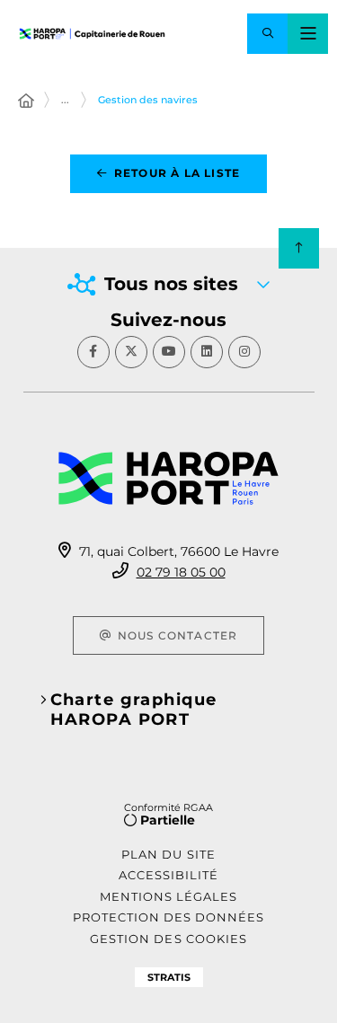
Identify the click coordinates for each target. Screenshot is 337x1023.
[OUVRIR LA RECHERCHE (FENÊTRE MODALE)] (267, 33)
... (65, 99)
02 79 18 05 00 (181, 572)
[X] (131, 352)
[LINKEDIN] (207, 352)
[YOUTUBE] (169, 352)
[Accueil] (26, 101)
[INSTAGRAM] (244, 352)
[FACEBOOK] (93, 352)
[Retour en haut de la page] (299, 248)
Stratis (169, 977)
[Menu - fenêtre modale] (308, 33)
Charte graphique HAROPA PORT (133, 709)
